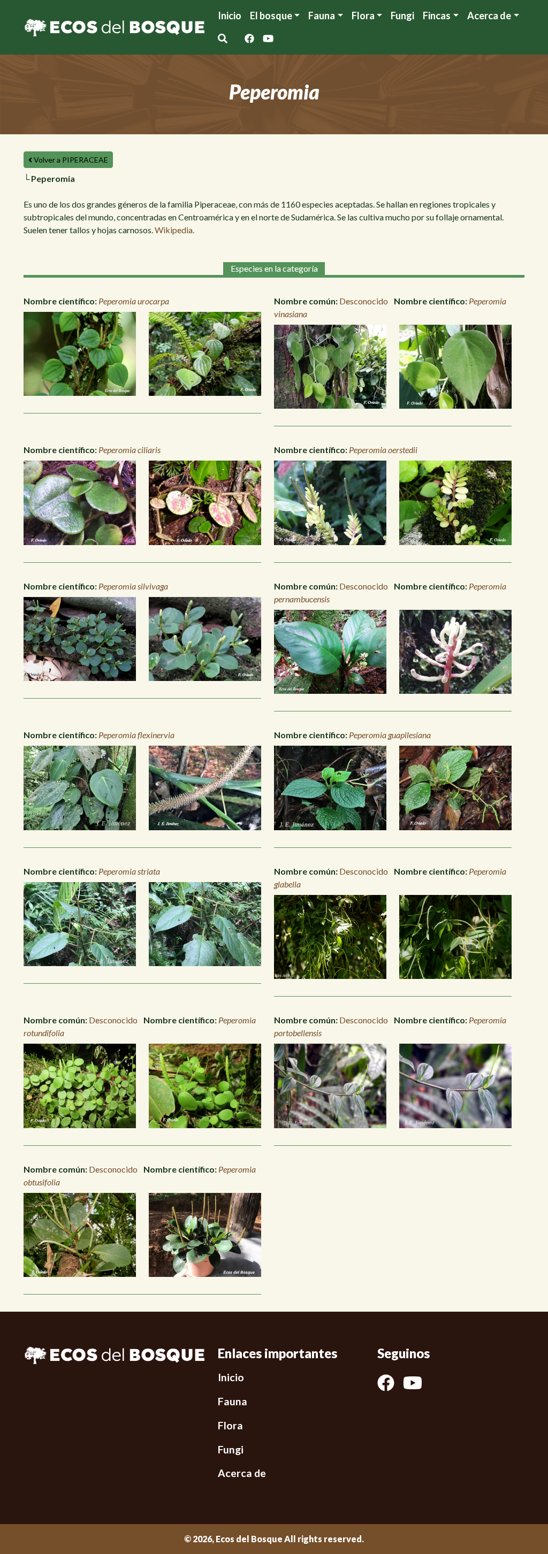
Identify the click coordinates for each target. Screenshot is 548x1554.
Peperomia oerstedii (383, 450)
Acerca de (242, 1473)
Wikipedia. (174, 230)
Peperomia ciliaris (129, 450)
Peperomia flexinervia (136, 735)
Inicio (229, 15)
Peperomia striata (129, 871)
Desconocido (363, 301)
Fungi (402, 15)
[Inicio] (114, 26)
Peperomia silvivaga (133, 586)
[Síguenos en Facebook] (249, 38)
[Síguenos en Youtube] (268, 38)
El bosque (271, 15)
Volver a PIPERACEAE (70, 159)
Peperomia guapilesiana (390, 735)
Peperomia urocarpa (133, 301)
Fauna (321, 15)
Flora (363, 15)
